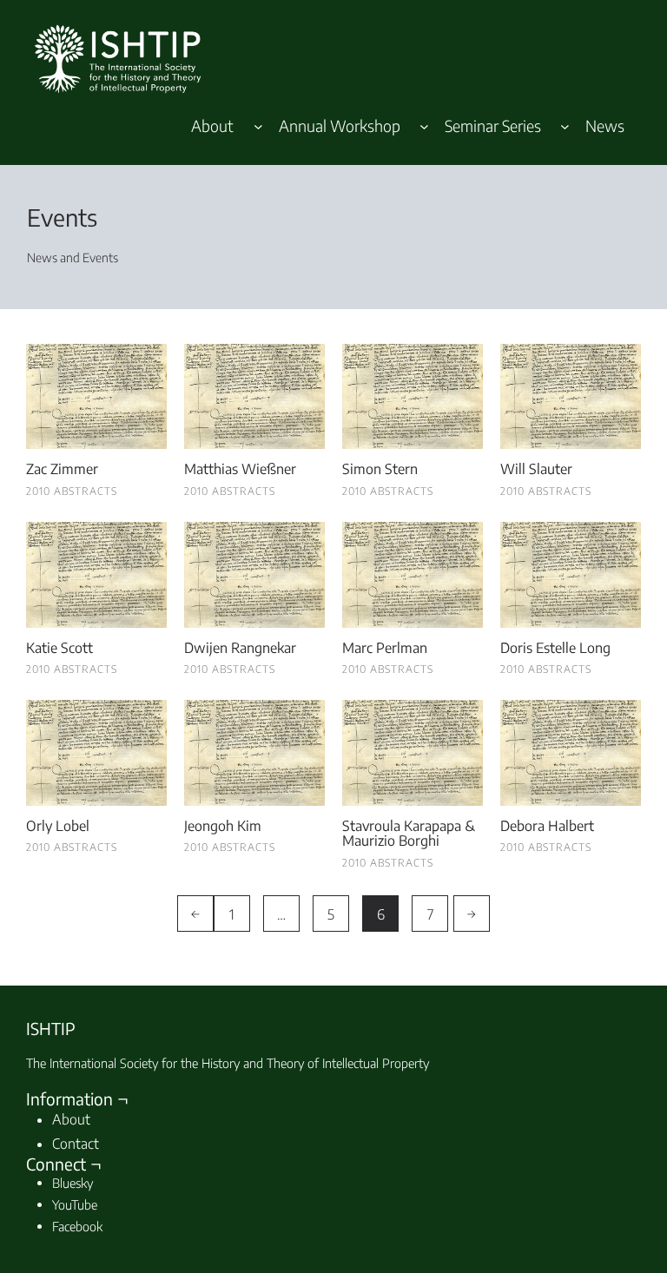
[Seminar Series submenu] (565, 125)
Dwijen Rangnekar (240, 648)
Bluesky (72, 1183)
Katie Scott (59, 648)
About (71, 1119)
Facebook (77, 1226)
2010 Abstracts (71, 491)
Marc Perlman (384, 648)
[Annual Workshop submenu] (424, 125)
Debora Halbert (547, 826)
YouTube (74, 1204)
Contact (75, 1143)
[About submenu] (258, 125)
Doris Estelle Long (555, 648)
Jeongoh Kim (222, 826)
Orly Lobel (57, 826)
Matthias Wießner (240, 470)
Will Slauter (536, 470)
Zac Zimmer (62, 470)
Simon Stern (380, 470)
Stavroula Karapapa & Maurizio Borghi (408, 834)
